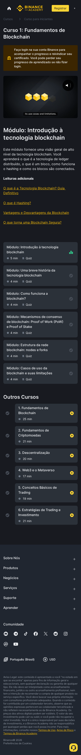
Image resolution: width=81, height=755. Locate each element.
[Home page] (30, 8)
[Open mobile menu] (74, 8)
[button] (74, 8)
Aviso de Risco (65, 730)
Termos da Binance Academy (20, 733)
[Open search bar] (46, 8)
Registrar (60, 8)
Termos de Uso (46, 730)
